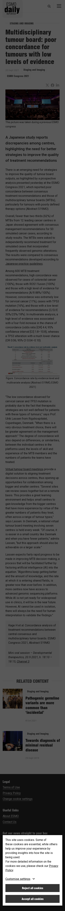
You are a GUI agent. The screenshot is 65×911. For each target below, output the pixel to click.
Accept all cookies (33, 899)
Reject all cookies (32, 888)
